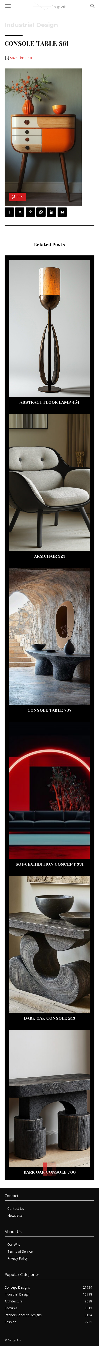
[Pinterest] (30, 212)
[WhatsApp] (41, 212)
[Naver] (62, 212)
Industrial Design (31, 25)
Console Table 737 (49, 710)
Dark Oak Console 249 (49, 1018)
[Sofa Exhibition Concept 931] (49, 790)
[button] (18, 58)
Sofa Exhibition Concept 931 (49, 864)
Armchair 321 (49, 556)
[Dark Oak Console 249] (49, 944)
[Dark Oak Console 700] (49, 1098)
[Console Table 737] (49, 636)
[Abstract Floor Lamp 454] (49, 328)
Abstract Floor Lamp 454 (49, 402)
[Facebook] (9, 212)
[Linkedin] (51, 212)
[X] (19, 212)
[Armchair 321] (49, 482)
